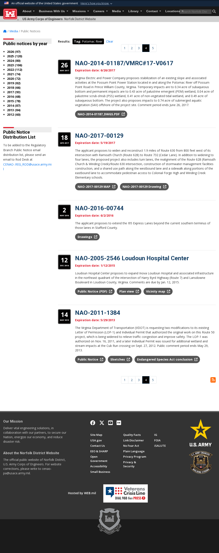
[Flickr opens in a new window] (119, 423)
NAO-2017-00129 (99, 135)
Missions (80, 11)
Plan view (127, 291)
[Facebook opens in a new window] (92, 423)
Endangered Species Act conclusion (165, 359)
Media (117, 11)
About (27, 11)
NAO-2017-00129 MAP (94, 187)
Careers (99, 11)
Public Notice (88, 359)
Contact (152, 11)
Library (133, 11)
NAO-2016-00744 (99, 208)
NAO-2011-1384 (97, 312)
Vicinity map (156, 291)
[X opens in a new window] (101, 423)
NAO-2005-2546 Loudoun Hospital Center (132, 258)
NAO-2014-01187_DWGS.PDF (99, 114)
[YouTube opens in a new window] (110, 423)
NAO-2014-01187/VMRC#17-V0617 (124, 63)
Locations (173, 11)
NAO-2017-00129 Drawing (142, 187)
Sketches (118, 359)
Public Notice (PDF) (93, 291)
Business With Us (52, 11)
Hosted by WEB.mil (82, 493)
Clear (109, 41)
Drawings (85, 237)
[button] (97, 3)
